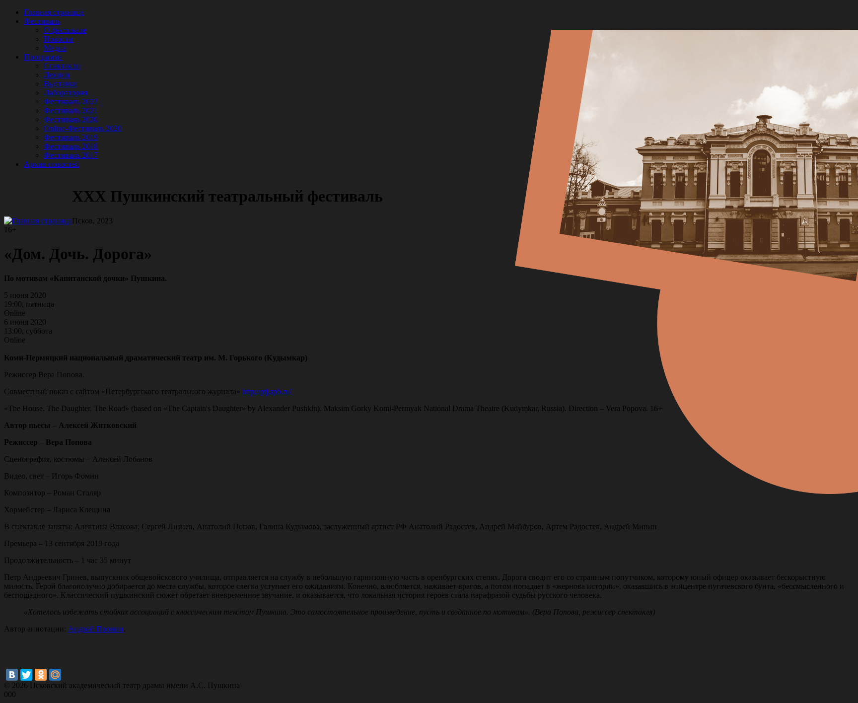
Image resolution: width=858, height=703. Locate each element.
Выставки (60, 83)
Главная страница (54, 12)
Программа (43, 57)
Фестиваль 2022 (71, 101)
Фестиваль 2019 (71, 137)
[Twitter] (26, 675)
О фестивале (65, 30)
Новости (58, 39)
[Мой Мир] (55, 675)
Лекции (57, 74)
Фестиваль (42, 21)
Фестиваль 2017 (71, 155)
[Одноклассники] (41, 675)
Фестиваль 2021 (71, 110)
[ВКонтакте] (12, 675)
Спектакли (62, 66)
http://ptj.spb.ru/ (266, 391)
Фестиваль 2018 (71, 146)
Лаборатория (65, 92)
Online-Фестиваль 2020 (83, 128)
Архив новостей (51, 164)
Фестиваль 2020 (71, 119)
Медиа (55, 48)
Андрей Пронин (96, 629)
